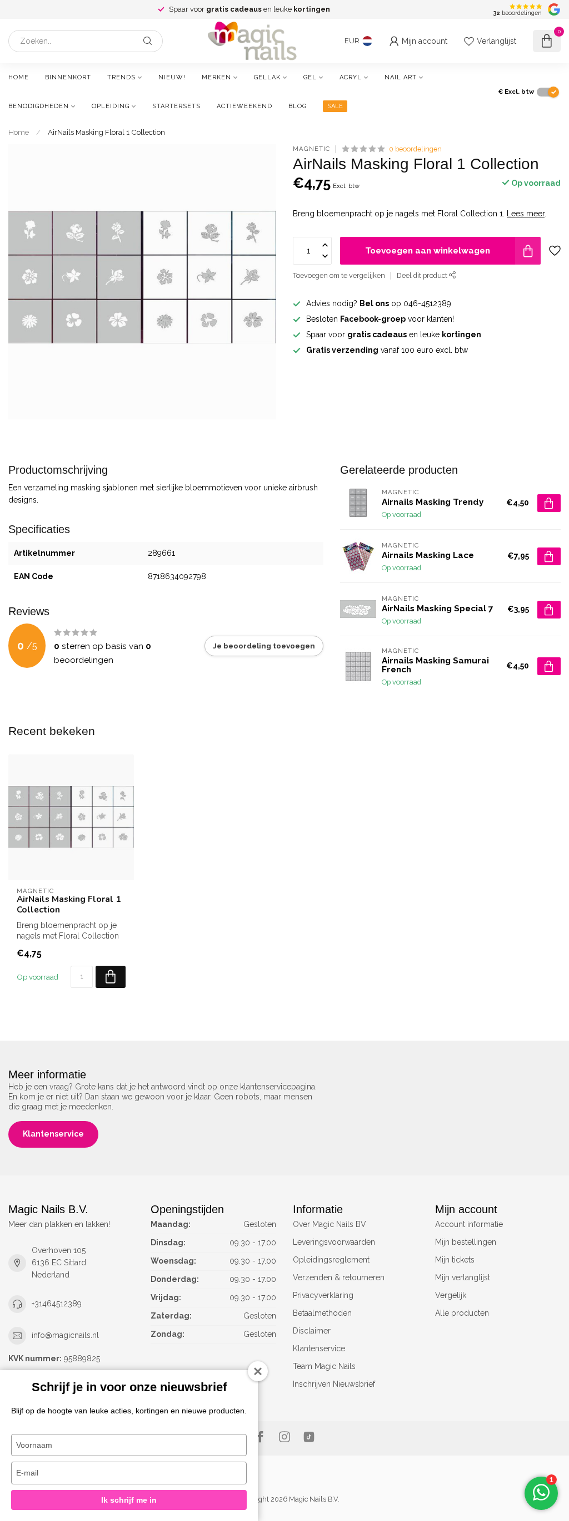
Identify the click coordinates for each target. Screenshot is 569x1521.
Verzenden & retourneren (339, 1277)
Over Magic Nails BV (329, 1224)
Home (18, 77)
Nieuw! (172, 77)
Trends (121, 77)
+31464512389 (57, 1303)
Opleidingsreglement (331, 1259)
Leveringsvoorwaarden (334, 1242)
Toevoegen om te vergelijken (339, 275)
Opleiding (110, 106)
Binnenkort (68, 77)
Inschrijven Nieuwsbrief (334, 1384)
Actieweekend (244, 106)
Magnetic (311, 149)
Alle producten (462, 1313)
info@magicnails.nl (65, 1335)
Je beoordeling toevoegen (264, 645)
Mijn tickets (455, 1259)
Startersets (176, 106)
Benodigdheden (38, 106)
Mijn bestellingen (465, 1242)
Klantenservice (53, 1133)
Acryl (351, 77)
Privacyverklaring (323, 1295)
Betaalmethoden (322, 1313)
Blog (297, 106)
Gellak (267, 77)
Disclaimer (312, 1330)
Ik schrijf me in (129, 1499)
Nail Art (401, 77)
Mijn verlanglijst (462, 1277)
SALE (335, 106)
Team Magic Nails (324, 1366)
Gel (310, 77)
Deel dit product (423, 275)
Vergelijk (450, 1295)
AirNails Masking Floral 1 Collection (106, 132)
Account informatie (469, 1224)
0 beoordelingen (415, 149)
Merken (216, 77)
